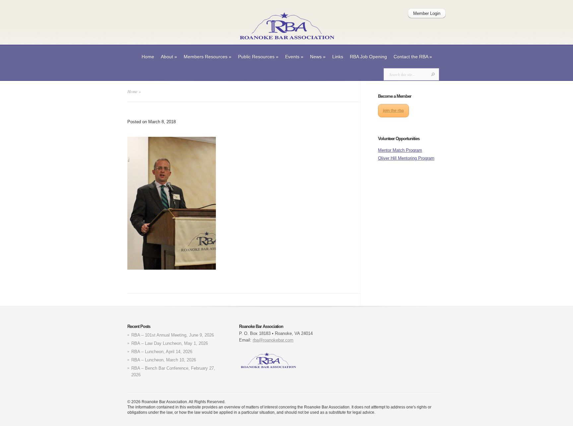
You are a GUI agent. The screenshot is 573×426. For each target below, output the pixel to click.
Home (148, 56)
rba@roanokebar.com (273, 340)
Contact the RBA (413, 56)
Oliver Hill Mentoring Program (406, 158)
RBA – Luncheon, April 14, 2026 (161, 351)
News (318, 56)
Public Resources (258, 56)
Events (294, 56)
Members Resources (207, 56)
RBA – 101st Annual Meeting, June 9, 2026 (172, 335)
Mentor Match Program (400, 150)
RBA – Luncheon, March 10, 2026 (163, 359)
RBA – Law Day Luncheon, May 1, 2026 (169, 343)
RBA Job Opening (368, 56)
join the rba (393, 110)
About (169, 56)
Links (337, 56)
